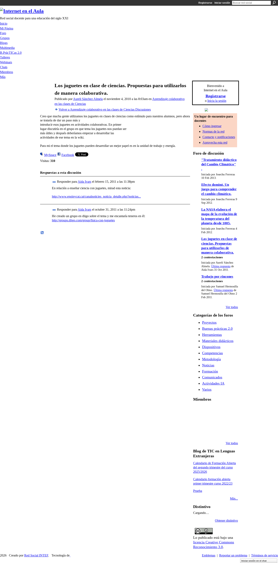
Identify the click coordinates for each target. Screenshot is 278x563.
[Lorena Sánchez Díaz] (208, 421)
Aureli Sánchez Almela (88, 99)
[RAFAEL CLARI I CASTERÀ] (219, 410)
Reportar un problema (233, 555)
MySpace (50, 155)
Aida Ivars (84, 181)
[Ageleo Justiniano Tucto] (208, 410)
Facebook (67, 155)
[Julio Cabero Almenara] (219, 432)
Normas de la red (213, 131)
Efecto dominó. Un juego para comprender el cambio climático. (219, 189)
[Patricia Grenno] (229, 432)
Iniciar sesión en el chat (254, 561)
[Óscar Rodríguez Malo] (229, 410)
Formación (210, 371)
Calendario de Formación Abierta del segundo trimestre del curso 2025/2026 (214, 467)
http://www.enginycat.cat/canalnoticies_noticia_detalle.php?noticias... (96, 196)
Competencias (212, 353)
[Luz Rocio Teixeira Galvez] (198, 432)
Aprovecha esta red (214, 142)
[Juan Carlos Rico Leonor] (219, 421)
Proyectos (209, 322)
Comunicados (212, 377)
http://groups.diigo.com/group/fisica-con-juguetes (83, 220)
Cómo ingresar (211, 126)
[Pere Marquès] (208, 432)
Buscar (274, 2)
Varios (206, 389)
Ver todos (232, 307)
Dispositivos (211, 347)
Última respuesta (220, 266)
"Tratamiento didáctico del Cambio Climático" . (219, 164)
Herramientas (212, 335)
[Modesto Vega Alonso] (198, 421)
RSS (42, 233)
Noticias (208, 365)
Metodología (211, 359)
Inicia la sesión (216, 100)
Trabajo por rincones (217, 276)
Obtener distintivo (226, 520)
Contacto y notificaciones (218, 137)
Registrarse (205, 2)
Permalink (54, 182)
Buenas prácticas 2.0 (217, 329)
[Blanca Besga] (229, 421)
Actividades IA (213, 383)
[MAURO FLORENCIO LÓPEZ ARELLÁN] (198, 410)
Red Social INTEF (36, 555)
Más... (234, 498)
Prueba (197, 491)
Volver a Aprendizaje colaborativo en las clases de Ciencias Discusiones (105, 109)
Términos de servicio (264, 555)
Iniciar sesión (222, 2)
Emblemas (208, 555)
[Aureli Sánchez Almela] (45, 93)
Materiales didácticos (217, 341)
